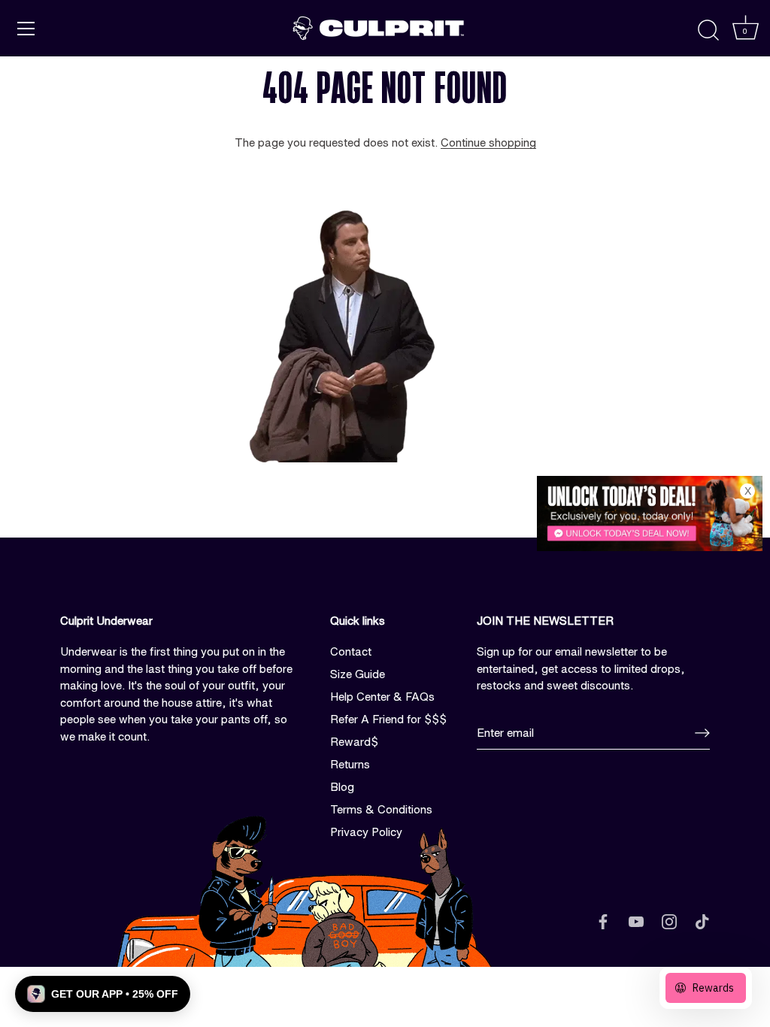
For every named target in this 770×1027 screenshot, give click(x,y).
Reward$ (354, 741)
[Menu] (26, 28)
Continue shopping (488, 142)
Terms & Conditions (381, 809)
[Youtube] (636, 921)
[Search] (708, 30)
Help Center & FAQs (382, 696)
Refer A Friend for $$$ (388, 719)
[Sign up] (702, 733)
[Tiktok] (702, 921)
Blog (342, 786)
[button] (102, 994)
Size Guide (357, 674)
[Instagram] (669, 921)
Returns (350, 764)
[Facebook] (603, 921)
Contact (350, 651)
